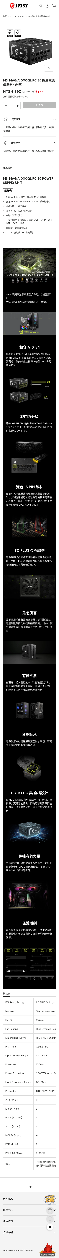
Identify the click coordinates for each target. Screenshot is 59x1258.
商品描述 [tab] (8, 167)
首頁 (5, 16)
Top (29, 1186)
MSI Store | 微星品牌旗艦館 (21, 1250)
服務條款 (49, 151)
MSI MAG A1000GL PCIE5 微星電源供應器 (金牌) (30, 16)
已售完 (39, 104)
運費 (10, 96)
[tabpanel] (29, 204)
